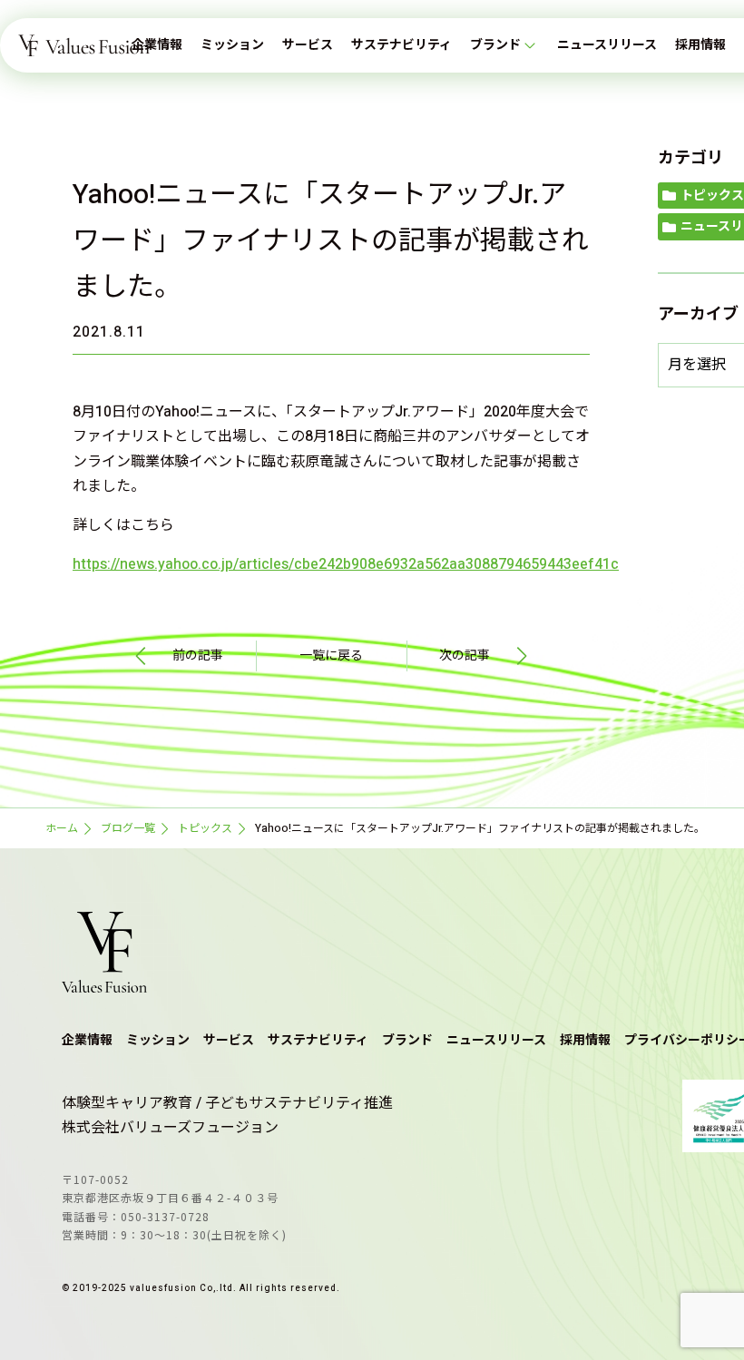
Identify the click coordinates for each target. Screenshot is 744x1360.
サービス (307, 44)
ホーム (61, 828)
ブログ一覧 (128, 828)
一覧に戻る (331, 655)
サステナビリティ (401, 44)
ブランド (495, 44)
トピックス (205, 828)
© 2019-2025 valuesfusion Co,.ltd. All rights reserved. (201, 1288)
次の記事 (464, 655)
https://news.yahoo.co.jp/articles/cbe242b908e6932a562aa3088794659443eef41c (346, 564)
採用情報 (700, 44)
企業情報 (157, 44)
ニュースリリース (607, 44)
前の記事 (197, 655)
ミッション (232, 44)
